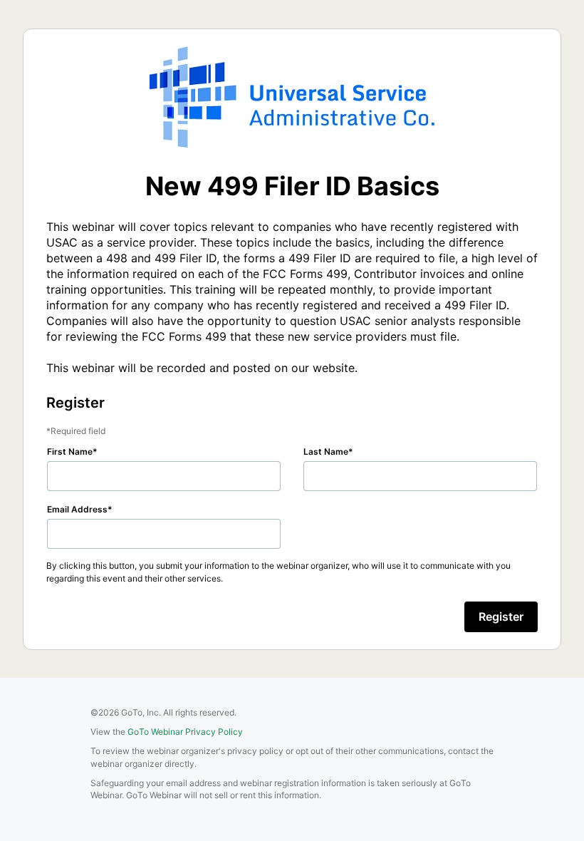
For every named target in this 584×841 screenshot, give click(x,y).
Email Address (77, 509)
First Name (70, 451)
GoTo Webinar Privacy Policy (185, 731)
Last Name (325, 451)
